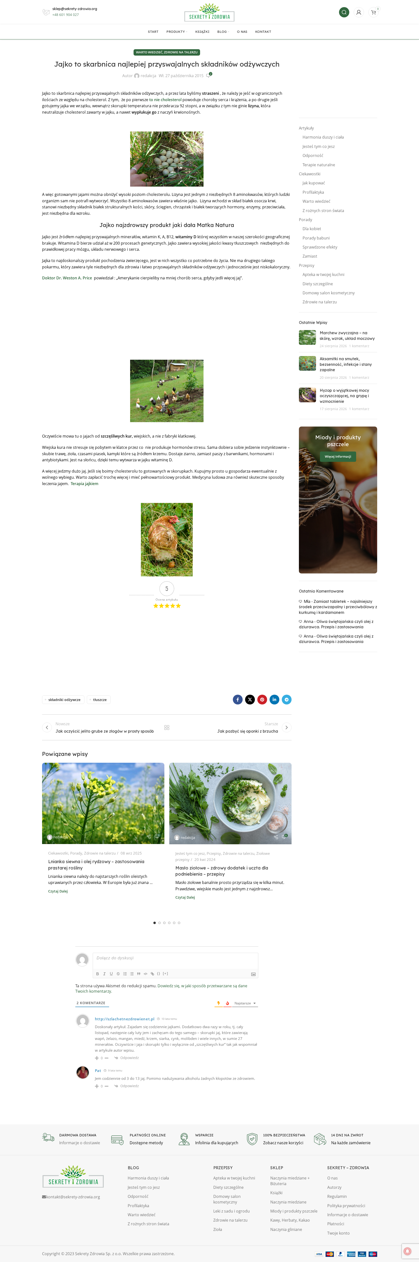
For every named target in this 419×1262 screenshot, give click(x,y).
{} (158, 973)
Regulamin (337, 1196)
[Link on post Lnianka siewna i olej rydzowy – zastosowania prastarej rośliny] (103, 803)
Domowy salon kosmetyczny (329, 293)
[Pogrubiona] (97, 974)
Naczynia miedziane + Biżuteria (290, 1180)
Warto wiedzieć (149, 52)
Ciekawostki (58, 853)
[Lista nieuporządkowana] (131, 974)
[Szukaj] (344, 12)
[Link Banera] (338, 500)
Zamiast (310, 256)
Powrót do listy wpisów (166, 727)
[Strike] (118, 974)
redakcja (148, 75)
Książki (276, 1192)
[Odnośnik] (152, 974)
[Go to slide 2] (159, 923)
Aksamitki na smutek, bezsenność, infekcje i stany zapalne (346, 364)
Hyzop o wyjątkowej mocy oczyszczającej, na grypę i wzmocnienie (344, 396)
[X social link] (250, 699)
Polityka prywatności (346, 1205)
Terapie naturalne (319, 164)
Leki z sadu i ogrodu (231, 1211)
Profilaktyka (313, 192)
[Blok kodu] (145, 974)
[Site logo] (209, 11)
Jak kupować (314, 183)
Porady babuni (316, 238)
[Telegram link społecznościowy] (287, 699)
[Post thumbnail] (307, 339)
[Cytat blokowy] (138, 974)
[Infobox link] (73, 1139)
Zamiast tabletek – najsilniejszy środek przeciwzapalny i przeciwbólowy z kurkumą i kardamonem (338, 607)
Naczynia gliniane (286, 1229)
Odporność (313, 155)
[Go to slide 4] (169, 923)
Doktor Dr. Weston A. (62, 278)
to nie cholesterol (165, 99)
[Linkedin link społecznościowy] (274, 699)
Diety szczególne (318, 283)
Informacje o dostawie (347, 1214)
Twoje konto (338, 1233)
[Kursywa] (104, 974)
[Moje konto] (359, 12)
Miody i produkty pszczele (293, 1211)
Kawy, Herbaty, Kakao (290, 1220)
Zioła (217, 1229)
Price (88, 278)
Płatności (335, 1223)
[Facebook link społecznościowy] (238, 699)
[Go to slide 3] (164, 923)
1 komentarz (359, 346)
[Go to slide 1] (154, 923)
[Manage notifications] (407, 1251)
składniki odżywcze (64, 699)
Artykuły (306, 128)
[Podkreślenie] (111, 974)
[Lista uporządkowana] (125, 974)
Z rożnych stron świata (323, 210)
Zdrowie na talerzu (181, 52)
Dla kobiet (312, 228)
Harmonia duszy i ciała (323, 137)
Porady (76, 853)
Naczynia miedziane (288, 1202)
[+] (165, 973)
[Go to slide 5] (174, 923)
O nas (332, 1178)
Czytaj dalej (58, 891)
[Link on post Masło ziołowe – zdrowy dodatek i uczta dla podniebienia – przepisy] (230, 803)
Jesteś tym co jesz (190, 853)
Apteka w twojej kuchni (323, 274)
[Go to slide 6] (179, 923)
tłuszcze (100, 699)
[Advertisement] (167, 320)
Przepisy (214, 853)
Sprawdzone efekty (320, 247)
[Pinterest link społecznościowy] (262, 699)
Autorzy (334, 1187)
